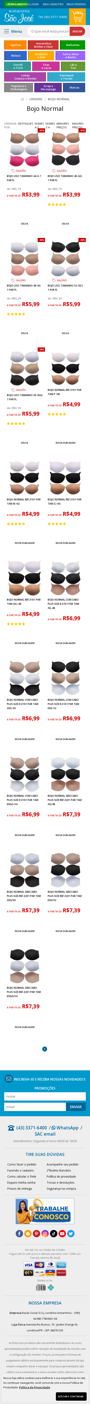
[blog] (28, 1233)
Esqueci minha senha (21, 1182)
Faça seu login (28, 4)
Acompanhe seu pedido (62, 1164)
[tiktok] (53, 1233)
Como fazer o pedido (21, 1164)
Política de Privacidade (34, 1387)
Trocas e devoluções (61, 1182)
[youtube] (62, 1233)
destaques (25, 123)
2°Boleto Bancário (59, 1170)
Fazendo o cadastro (20, 1170)
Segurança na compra (61, 1189)
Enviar (76, 1107)
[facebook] (19, 1233)
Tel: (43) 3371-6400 (52, 17)
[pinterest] (36, 1233)
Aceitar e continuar (71, 1396)
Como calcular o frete (21, 1176)
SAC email (45, 1134)
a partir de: (14, 195)
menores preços (63, 125)
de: (9, 189)
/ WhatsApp (63, 1128)
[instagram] (45, 1233)
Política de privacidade (61, 1176)
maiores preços (78, 125)
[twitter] (71, 1233)
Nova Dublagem (65, 442)
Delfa (24, 223)
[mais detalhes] (24, 214)
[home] (18, 16)
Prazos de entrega (19, 1189)
